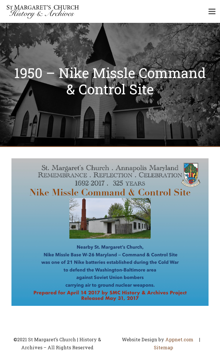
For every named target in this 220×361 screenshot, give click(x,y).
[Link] (43, 11)
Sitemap (163, 347)
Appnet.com (179, 339)
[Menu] (212, 11)
